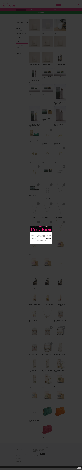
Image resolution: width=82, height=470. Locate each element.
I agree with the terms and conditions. (41, 240)
